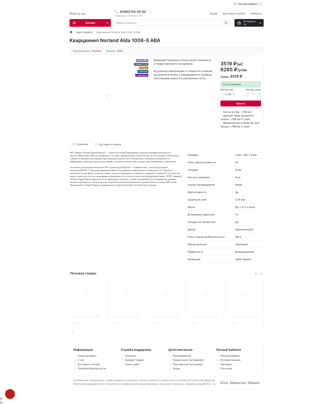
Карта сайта (132, 364)
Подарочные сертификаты (188, 359)
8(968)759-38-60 (133, 12)
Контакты (256, 13)
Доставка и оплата (234, 13)
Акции (213, 13)
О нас (81, 359)
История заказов (230, 359)
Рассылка (226, 368)
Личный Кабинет (230, 355)
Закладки (226, 364)
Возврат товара (134, 359)
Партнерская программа (188, 364)
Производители (182, 355)
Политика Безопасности (92, 368)
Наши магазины (87, 355)
